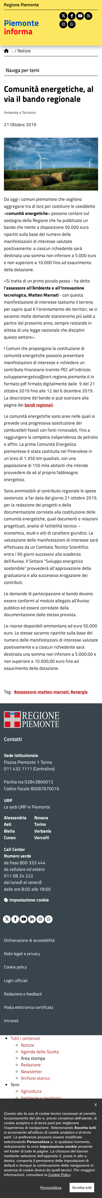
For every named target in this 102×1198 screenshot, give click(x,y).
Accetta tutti (82, 1187)
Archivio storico (35, 1078)
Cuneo (10, 837)
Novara (41, 817)
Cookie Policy (59, 1175)
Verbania (42, 831)
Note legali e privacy (22, 953)
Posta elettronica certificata (28, 1007)
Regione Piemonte (21, 4)
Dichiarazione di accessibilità (29, 940)
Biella (9, 831)
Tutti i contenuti (25, 1038)
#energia (79, 691)
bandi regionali (39, 405)
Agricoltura (31, 1091)
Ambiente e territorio (41, 1098)
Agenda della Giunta (40, 1051)
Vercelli (41, 837)
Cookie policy (15, 967)
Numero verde (17, 855)
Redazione (31, 1064)
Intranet (11, 1020)
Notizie (27, 1045)
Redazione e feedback (23, 994)
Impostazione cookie (29, 899)
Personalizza (50, 1187)
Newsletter (31, 1071)
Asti (7, 824)
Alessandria (15, 817)
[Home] (6, 51)
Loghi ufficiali (16, 980)
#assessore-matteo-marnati (41, 691)
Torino (40, 824)
